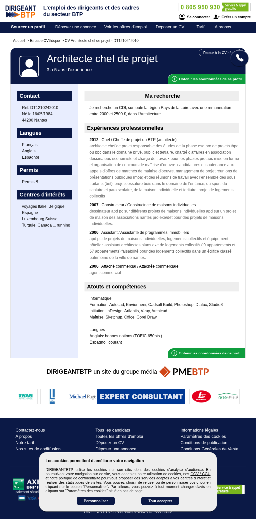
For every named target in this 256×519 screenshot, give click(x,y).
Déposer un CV (170, 27)
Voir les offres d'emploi (125, 27)
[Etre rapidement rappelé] (237, 58)
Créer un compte (235, 17)
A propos (223, 27)
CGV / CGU (200, 474)
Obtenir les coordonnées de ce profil (210, 353)
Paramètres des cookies (203, 436)
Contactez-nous (30, 430)
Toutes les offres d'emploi (119, 436)
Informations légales (199, 430)
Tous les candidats (113, 430)
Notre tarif (25, 442)
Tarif (200, 27)
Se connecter (198, 17)
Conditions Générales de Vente (209, 449)
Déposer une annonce (75, 27)
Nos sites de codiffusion (38, 449)
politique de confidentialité (79, 478)
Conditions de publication (203, 442)
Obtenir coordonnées (210, 79)
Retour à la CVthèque (220, 53)
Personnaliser (96, 501)
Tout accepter (160, 501)
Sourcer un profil (28, 27)
